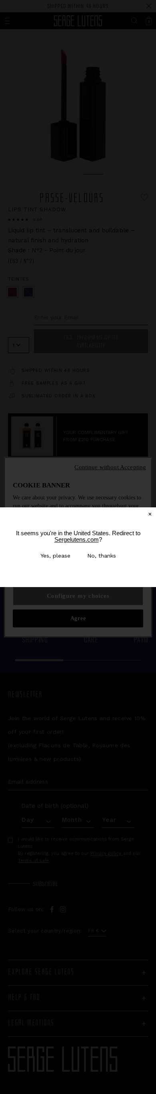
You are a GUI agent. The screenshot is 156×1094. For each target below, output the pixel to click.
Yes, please (55, 555)
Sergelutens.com (76, 539)
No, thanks (101, 555)
